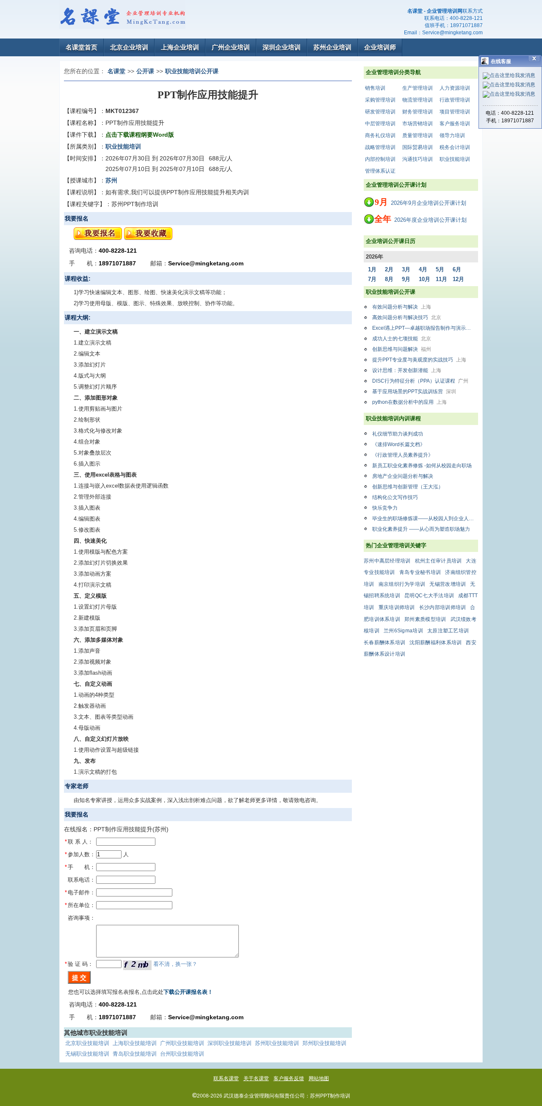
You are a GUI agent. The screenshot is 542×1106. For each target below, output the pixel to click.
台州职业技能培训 (182, 1054)
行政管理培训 (455, 100)
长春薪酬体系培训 (384, 642)
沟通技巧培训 (417, 159)
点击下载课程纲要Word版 (139, 134)
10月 (424, 279)
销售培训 (375, 88)
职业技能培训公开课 (191, 71)
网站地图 (319, 1078)
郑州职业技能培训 (324, 1043)
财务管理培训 (417, 112)
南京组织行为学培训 (402, 584)
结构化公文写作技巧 (395, 497)
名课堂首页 (81, 47)
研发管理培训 (380, 112)
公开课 (145, 71)
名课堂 (116, 71)
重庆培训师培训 (397, 607)
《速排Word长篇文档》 (398, 444)
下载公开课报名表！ (188, 992)
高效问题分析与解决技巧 (406, 317)
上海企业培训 (180, 47)
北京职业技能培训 (87, 1043)
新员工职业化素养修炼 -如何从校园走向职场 (422, 466)
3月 (406, 269)
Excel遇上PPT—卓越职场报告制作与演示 (425, 328)
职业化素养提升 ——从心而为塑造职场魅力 (421, 529)
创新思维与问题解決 (401, 349)
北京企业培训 (129, 47)
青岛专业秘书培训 (420, 572)
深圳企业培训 (282, 47)
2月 (389, 269)
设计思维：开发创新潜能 (406, 370)
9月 (406, 279)
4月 (423, 269)
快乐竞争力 (385, 508)
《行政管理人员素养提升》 (402, 455)
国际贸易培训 (417, 147)
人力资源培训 (455, 88)
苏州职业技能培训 (277, 1043)
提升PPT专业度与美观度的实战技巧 (419, 360)
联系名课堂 (226, 1078)
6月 (457, 269)
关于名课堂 (256, 1078)
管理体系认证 (380, 171)
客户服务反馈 (289, 1078)
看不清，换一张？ (175, 964)
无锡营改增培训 (447, 584)
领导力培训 (452, 135)
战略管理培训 (380, 147)
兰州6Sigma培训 (403, 631)
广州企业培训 (231, 47)
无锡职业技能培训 (87, 1054)
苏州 (111, 180)
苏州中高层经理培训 (387, 561)
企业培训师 (380, 47)
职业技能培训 (455, 159)
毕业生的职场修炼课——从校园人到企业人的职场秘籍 (425, 518)
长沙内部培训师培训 (442, 607)
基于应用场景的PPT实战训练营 (414, 391)
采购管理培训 (380, 100)
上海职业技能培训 (135, 1043)
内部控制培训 (380, 159)
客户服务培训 (455, 124)
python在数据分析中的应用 (409, 402)
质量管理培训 (417, 135)
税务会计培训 (455, 147)
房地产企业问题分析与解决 (402, 476)
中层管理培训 (380, 124)
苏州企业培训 (332, 47)
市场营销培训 (417, 124)
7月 (372, 279)
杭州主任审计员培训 (438, 561)
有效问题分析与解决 (401, 307)
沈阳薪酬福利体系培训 (435, 642)
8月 (389, 279)
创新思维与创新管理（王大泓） (407, 487)
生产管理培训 (417, 88)
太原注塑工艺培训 (448, 631)
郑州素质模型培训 (425, 619)
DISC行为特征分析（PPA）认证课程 (420, 381)
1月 (372, 269)
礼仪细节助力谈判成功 (397, 434)
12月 (458, 279)
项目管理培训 (455, 112)
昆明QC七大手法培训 (429, 596)
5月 (440, 269)
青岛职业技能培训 (135, 1054)
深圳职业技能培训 (229, 1043)
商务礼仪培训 (380, 135)
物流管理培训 (417, 100)
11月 (441, 279)
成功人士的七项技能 (401, 339)
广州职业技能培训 (182, 1043)
